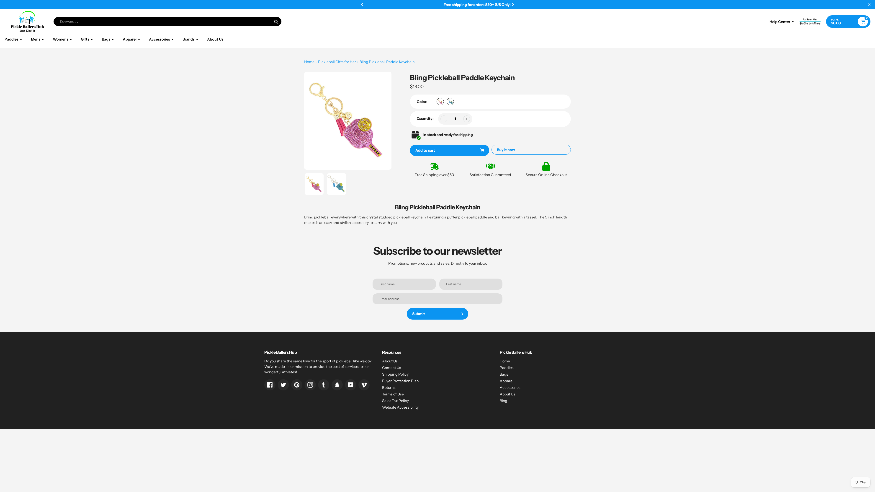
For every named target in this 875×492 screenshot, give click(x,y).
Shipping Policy (395, 374)
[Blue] (450, 101)
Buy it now (506, 149)
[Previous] (362, 4)
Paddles (507, 367)
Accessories (510, 387)
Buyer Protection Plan (400, 381)
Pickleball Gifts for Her (337, 61)
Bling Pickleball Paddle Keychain (387, 61)
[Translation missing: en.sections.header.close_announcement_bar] (869, 4)
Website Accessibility (400, 407)
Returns (389, 387)
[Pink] (440, 101)
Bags (504, 374)
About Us (390, 361)
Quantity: (425, 118)
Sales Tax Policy (395, 400)
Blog (503, 400)
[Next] (512, 4)
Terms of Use (393, 394)
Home (309, 61)
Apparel (506, 381)
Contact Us (391, 367)
